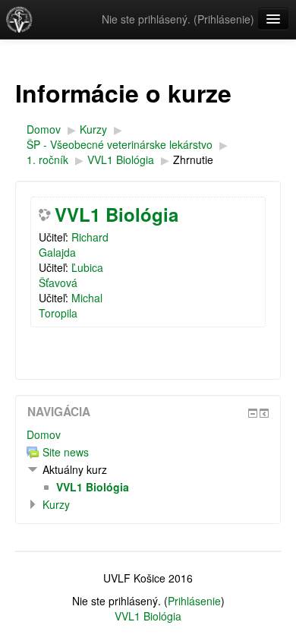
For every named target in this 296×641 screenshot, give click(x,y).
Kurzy (56, 504)
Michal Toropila (70, 305)
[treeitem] (148, 434)
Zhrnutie (193, 159)
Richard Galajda (74, 244)
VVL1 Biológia (116, 214)
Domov (44, 434)
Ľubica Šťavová (71, 275)
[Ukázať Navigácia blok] (252, 413)
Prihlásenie (223, 19)
